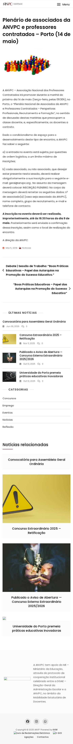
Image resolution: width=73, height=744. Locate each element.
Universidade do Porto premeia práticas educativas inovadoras (41, 374)
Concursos (9, 398)
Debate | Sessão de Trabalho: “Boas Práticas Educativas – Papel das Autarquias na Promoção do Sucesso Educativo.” (37, 270)
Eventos (8, 412)
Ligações (28, 737)
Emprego (8, 405)
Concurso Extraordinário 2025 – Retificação (36, 530)
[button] (63, 4)
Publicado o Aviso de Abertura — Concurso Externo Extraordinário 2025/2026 (41, 355)
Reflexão (8, 427)
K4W (55, 729)
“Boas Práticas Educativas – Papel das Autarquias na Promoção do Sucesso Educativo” (40, 288)
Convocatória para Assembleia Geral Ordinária (34, 321)
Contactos (43, 737)
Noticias (26, 248)
